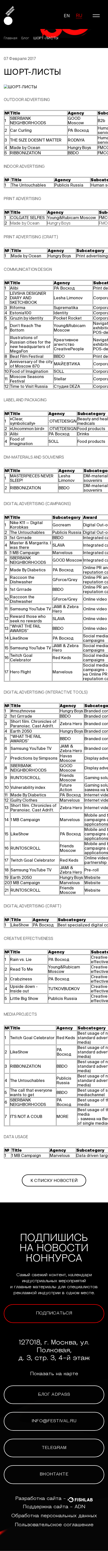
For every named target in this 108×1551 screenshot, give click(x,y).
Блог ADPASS (54, 1394)
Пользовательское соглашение (54, 1524)
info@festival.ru (54, 1421)
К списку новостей (54, 1180)
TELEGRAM (54, 1448)
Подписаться (54, 1313)
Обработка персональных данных (54, 1515)
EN (67, 16)
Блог (25, 38)
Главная (10, 38)
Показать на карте (54, 1373)
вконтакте (54, 1474)
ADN (80, 1506)
